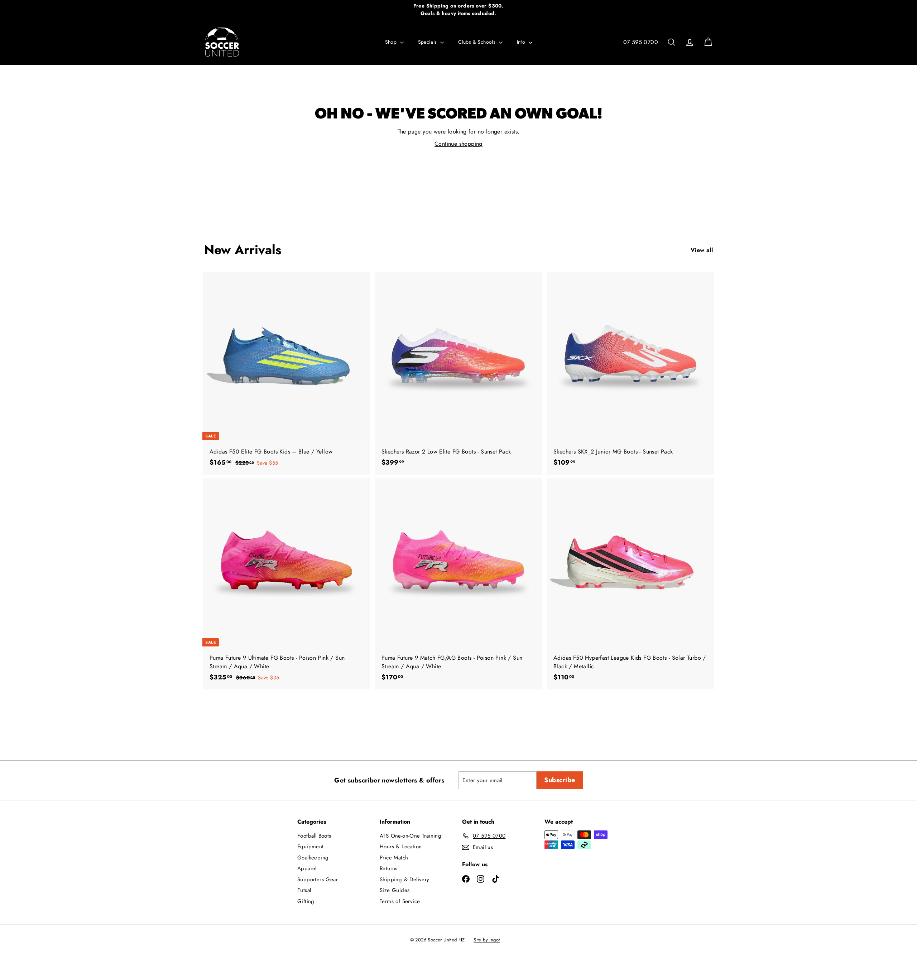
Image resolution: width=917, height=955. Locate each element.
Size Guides (394, 890)
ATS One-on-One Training (410, 836)
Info (522, 41)
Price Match (394, 858)
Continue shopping (458, 144)
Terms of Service (400, 901)
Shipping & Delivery (404, 879)
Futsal (304, 890)
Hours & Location (401, 846)
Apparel (307, 868)
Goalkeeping (312, 858)
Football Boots (314, 836)
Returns (389, 868)
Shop (391, 41)
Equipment (310, 846)
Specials (428, 41)
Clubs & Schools (477, 41)
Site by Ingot (487, 939)
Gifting (306, 901)
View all (702, 250)
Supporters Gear (317, 879)
